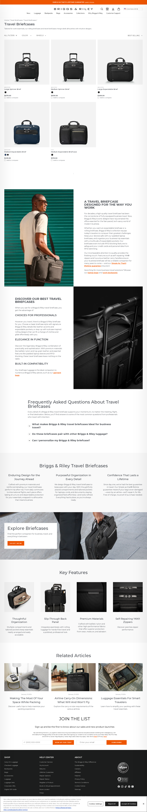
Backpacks (49, 13)
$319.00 (54, 158)
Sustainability (79, 765)
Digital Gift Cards (10, 789)
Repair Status (44, 779)
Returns (42, 769)
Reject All (111, 804)
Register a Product (46, 782)
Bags (58, 13)
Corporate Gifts (9, 786)
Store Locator (44, 789)
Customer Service (46, 762)
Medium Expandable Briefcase (64, 152)
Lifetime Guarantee (46, 772)
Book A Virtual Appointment (49, 786)
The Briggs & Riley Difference (85, 762)
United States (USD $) (132, 9)
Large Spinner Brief (12, 89)
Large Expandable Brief (108, 89)
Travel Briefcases (16, 20)
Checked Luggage (11, 765)
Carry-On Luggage (11, 762)
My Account (43, 765)
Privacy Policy (80, 779)
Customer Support (113, 13)
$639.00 (54, 95)
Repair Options (44, 776)
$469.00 (101, 95)
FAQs (41, 793)
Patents (77, 776)
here (95, 736)
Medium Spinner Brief (60, 89)
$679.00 (7, 95)
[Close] (143, 803)
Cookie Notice (80, 786)
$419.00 (7, 158)
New (28, 13)
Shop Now (16, 543)
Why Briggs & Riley (95, 13)
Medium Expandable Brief (15, 152)
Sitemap (78, 789)
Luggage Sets (9, 782)
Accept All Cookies (129, 804)
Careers (77, 769)
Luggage (37, 13)
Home (6, 20)
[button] (102, 9)
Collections (80, 13)
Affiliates (78, 772)
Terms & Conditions (82, 782)
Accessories (68, 13)
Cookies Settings (95, 804)
